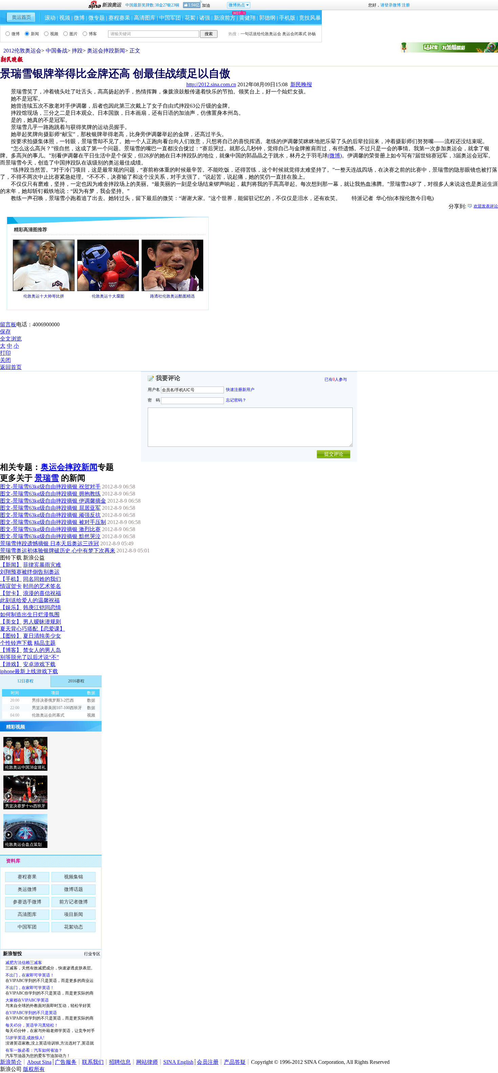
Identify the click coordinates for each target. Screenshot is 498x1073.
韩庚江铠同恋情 (42, 607)
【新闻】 (11, 565)
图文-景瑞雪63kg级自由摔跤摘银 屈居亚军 (50, 508)
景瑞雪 (47, 478)
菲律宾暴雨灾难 (42, 565)
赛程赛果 (119, 18)
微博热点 (237, 5)
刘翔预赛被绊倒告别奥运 (30, 572)
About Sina (39, 1062)
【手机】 (11, 579)
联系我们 (93, 1062)
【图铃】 (11, 636)
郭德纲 (267, 18)
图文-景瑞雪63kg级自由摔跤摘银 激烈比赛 (50, 529)
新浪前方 (224, 18)
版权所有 (34, 1069)
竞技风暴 (310, 18)
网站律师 (147, 1062)
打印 (5, 353)
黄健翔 (247, 18)
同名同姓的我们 (42, 579)
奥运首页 (21, 17)
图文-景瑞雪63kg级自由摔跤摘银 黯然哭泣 (50, 536)
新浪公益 (34, 558)
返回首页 (11, 367)
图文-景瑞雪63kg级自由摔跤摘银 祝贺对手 (50, 486)
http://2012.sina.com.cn (211, 84)
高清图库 (144, 18)
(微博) (335, 155)
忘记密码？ (236, 400)
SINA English (178, 1062)
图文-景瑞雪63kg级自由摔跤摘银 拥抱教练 (50, 494)
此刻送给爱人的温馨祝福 (30, 600)
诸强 (204, 18)
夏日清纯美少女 (42, 636)
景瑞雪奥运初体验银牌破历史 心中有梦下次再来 (57, 550)
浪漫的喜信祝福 (42, 593)
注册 (406, 5)
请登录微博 (390, 5)
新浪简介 (11, 1062)
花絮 (190, 18)
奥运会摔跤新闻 (106, 50)
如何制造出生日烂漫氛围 (30, 614)
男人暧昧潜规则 (42, 622)
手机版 (287, 18)
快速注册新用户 (240, 389)
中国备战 (56, 50)
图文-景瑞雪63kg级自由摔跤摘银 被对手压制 (53, 522)
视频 (64, 18)
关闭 (5, 360)
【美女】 (11, 622)
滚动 (50, 18)
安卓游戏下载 (39, 664)
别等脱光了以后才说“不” (29, 657)
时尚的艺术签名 (42, 586)
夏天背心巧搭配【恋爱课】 (32, 629)
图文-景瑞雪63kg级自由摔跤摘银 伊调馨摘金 (53, 501)
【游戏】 (11, 664)
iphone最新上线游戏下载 (29, 671)
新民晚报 (301, 84)
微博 (79, 18)
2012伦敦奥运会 (22, 50)
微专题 (96, 18)
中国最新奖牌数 (152, 5)
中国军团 (170, 18)
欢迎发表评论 (486, 206)
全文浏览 (11, 339)
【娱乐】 (11, 607)
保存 (5, 331)
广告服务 (66, 1062)
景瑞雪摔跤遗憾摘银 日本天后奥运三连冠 (49, 543)
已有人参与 (336, 379)
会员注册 (208, 1062)
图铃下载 (11, 558)
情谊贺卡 (11, 586)
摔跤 (77, 50)
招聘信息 (120, 1062)
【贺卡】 (11, 593)
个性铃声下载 (16, 643)
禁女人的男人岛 (42, 650)
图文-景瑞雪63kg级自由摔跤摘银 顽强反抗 (50, 515)
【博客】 (11, 650)
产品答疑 (235, 1062)
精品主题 (45, 643)
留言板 (8, 324)
